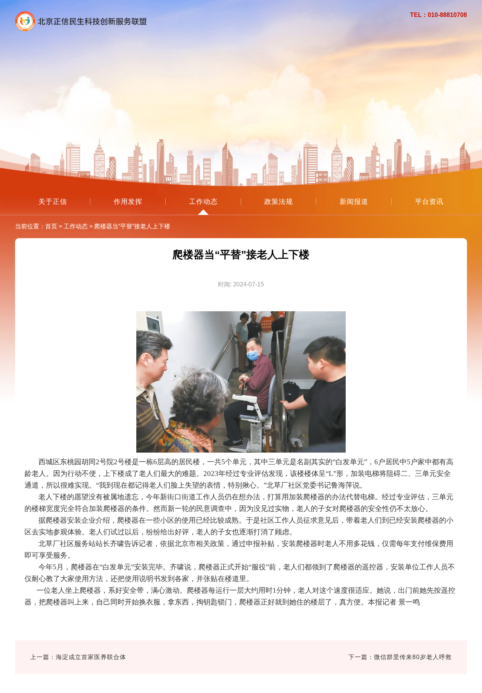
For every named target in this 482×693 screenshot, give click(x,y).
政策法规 (278, 201)
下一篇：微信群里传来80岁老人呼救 (400, 657)
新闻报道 (354, 201)
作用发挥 (128, 201)
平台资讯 (429, 201)
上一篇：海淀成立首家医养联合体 (78, 657)
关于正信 (52, 201)
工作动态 (203, 201)
